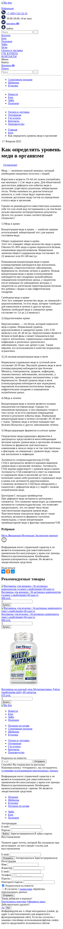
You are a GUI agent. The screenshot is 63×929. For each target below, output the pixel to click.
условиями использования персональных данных (29, 770)
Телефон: (6, 875)
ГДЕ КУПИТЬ (9, 53)
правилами (26, 889)
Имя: (4, 864)
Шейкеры (13, 82)
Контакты (13, 121)
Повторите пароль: (12, 882)
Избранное (7, 8)
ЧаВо (4, 44)
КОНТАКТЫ (9, 56)
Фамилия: (7, 868)
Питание (13, 797)
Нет (8, 908)
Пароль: (5, 830)
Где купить (14, 118)
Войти (6, 833)
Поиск (5, 68)
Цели (4, 47)
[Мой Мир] (13, 571)
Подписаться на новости (19, 885)
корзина (12, 23)
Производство (16, 124)
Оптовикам (14, 115)
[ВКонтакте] (3, 571)
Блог (4, 38)
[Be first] (6, 2)
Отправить (39, 761)
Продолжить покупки (13, 901)
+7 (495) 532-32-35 (16, 13)
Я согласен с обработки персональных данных (23, 890)
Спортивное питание (20, 79)
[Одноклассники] (8, 571)
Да (2, 907)
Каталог (6, 35)
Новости (13, 94)
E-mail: (5, 826)
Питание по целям (18, 725)
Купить (6, 605)
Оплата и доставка (12, 50)
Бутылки (13, 85)
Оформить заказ (36, 901)
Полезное (6, 41)
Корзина (8, 65)
